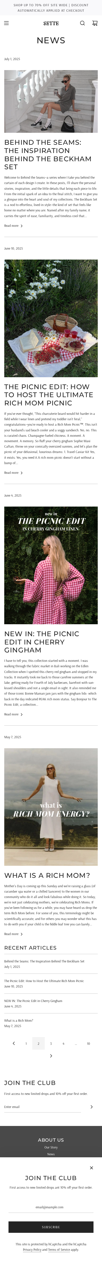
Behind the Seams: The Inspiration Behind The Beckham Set (48, 154)
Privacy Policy (32, 1249)
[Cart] (95, 23)
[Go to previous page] (13, 1043)
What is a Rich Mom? (47, 875)
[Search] (82, 23)
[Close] (91, 1168)
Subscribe (51, 1227)
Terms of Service (59, 1249)
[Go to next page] (51, 1056)
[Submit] (91, 1107)
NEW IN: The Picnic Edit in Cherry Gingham (42, 642)
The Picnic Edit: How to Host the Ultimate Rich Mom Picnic (49, 395)
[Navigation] (6, 23)
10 (88, 1043)
